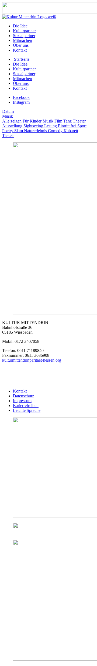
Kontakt (20, 50)
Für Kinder (33, 121)
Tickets (8, 135)
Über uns (21, 45)
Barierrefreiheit (26, 405)
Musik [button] (7, 116)
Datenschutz (23, 396)
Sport (81, 126)
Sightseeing (33, 126)
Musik (48, 121)
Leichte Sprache (26, 410)
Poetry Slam (13, 130)
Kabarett (71, 130)
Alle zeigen (12, 121)
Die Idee (20, 26)
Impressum (22, 400)
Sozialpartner (24, 35)
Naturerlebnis (36, 130)
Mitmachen (22, 40)
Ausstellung (12, 126)
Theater (79, 121)
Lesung (51, 126)
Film (58, 121)
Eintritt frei (67, 126)
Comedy (56, 130)
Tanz (68, 121)
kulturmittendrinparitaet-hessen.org (31, 360)
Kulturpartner (24, 30)
